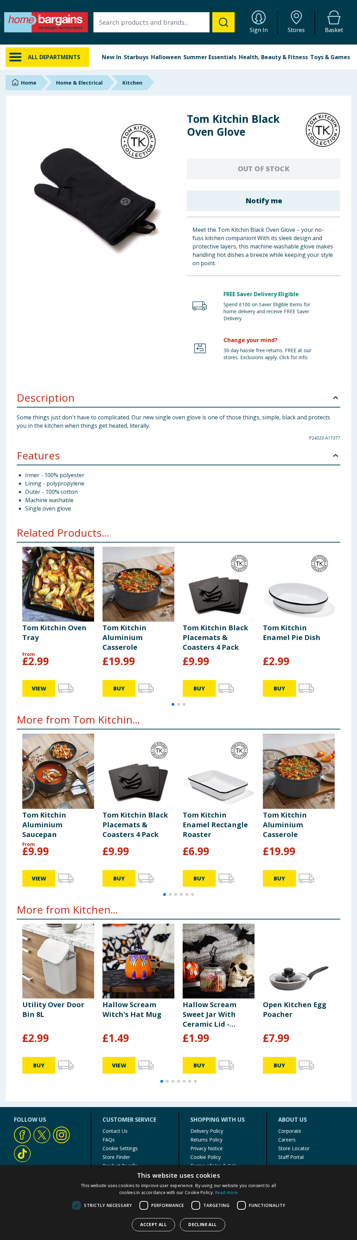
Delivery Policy (206, 1131)
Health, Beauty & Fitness (273, 57)
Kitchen (132, 82)
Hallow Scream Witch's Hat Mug (131, 1009)
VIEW (39, 688)
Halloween (166, 57)
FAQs (108, 1139)
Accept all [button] (153, 1224)
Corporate (289, 1131)
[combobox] (164, 22)
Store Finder (116, 1157)
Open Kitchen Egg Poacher (294, 1009)
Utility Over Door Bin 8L (53, 1009)
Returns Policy (206, 1139)
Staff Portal (291, 1157)
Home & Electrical (79, 82)
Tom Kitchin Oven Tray (54, 632)
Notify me (263, 200)
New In (111, 57)
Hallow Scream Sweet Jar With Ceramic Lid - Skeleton (209, 1014)
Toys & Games (330, 57)
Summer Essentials (209, 57)
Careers (287, 1139)
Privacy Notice (206, 1148)
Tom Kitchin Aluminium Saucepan (44, 824)
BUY (119, 688)
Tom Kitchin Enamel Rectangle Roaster (215, 824)
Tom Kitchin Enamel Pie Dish (291, 632)
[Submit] (223, 22)
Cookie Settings (120, 1148)
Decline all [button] (202, 1224)
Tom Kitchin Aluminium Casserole (124, 637)
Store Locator (294, 1148)
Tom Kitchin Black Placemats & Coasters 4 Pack (215, 637)
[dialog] (178, 1202)
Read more (226, 1192)
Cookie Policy (205, 1157)
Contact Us (115, 1131)
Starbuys (136, 57)
